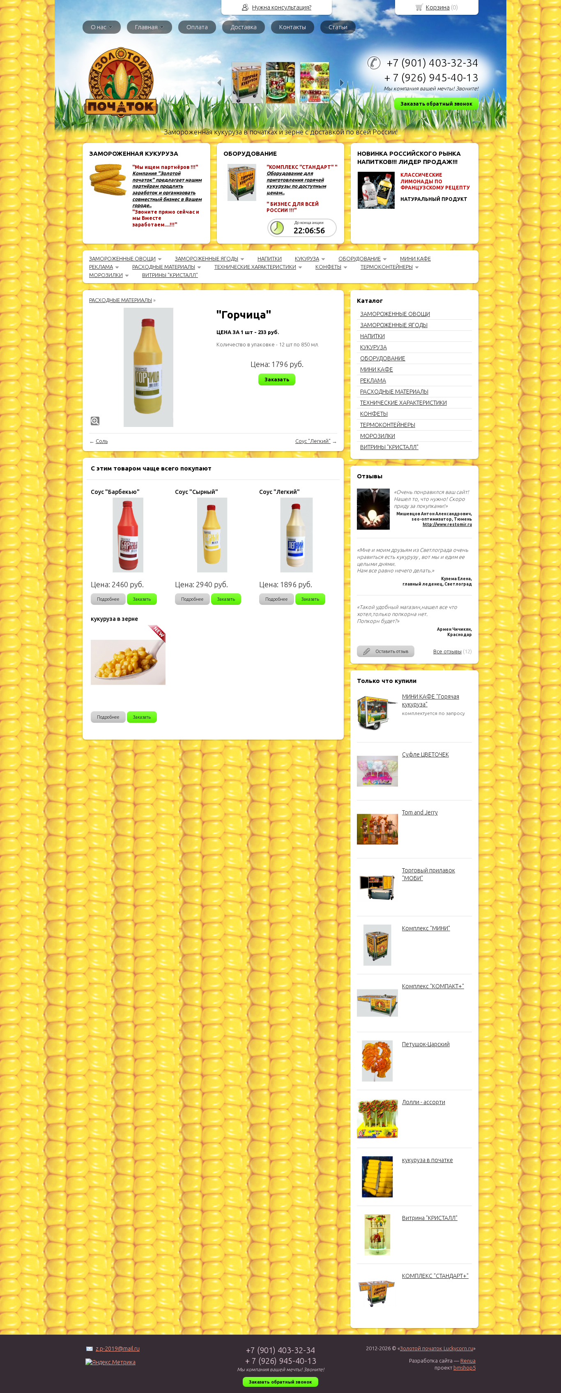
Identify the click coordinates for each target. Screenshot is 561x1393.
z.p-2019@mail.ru (118, 1348)
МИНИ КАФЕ (415, 258)
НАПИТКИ (270, 258)
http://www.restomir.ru (447, 524)
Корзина (438, 7)
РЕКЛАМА (101, 267)
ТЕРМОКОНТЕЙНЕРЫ (387, 267)
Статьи (338, 26)
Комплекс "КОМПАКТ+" (433, 986)
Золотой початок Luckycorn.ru (436, 1348)
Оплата (197, 26)
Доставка (243, 26)
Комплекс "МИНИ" (426, 928)
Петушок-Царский (426, 1044)
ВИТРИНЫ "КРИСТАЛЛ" (170, 275)
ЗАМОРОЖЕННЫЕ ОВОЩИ (122, 258)
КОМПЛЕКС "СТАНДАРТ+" (435, 1276)
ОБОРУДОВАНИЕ (359, 258)
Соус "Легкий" (313, 441)
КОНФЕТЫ (328, 267)
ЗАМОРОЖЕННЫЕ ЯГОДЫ (206, 258)
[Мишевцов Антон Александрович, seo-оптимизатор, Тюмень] (373, 527)
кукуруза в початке (427, 1160)
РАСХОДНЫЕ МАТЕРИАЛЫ (163, 267)
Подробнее (108, 599)
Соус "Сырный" (196, 492)
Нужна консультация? (281, 7)
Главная (146, 26)
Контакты (292, 26)
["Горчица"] (148, 367)
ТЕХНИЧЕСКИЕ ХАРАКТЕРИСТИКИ (255, 267)
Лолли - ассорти (423, 1102)
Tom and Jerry (420, 812)
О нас (98, 26)
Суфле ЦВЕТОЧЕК (425, 754)
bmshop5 (464, 1367)
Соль (102, 441)
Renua (468, 1360)
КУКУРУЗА (307, 258)
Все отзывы (447, 651)
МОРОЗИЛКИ (106, 275)
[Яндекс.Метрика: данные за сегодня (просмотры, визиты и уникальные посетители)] (110, 1362)
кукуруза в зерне (114, 619)
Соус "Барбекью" (115, 492)
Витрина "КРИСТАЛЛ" (430, 1218)
